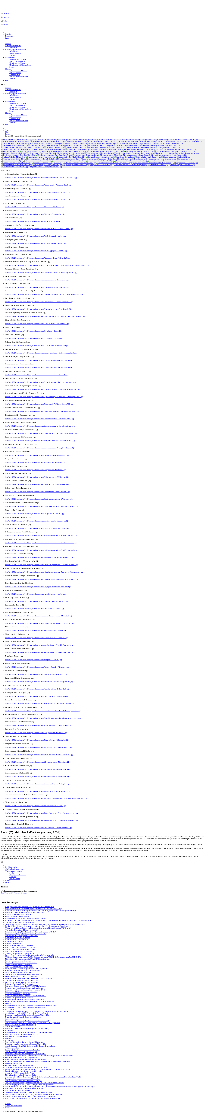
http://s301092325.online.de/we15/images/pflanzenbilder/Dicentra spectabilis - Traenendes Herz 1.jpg (39, 419)
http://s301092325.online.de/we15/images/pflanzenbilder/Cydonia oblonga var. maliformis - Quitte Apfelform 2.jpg (44, 397)
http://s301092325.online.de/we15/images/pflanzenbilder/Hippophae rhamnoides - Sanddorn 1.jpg (38, 587)
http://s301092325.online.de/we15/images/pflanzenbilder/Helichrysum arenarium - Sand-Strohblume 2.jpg (41, 543)
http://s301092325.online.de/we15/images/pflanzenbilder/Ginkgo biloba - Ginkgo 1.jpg (34, 514)
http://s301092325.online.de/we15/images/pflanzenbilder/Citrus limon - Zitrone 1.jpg (33, 331)
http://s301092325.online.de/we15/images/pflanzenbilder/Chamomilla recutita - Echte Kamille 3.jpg (38, 309)
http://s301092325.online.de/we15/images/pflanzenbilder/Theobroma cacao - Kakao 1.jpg (35, 806)
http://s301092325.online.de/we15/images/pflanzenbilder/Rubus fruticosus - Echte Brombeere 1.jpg (38, 725)
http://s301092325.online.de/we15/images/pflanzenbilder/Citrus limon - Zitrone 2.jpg (33, 338)
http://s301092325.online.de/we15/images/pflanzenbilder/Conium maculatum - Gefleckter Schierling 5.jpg (41, 353)
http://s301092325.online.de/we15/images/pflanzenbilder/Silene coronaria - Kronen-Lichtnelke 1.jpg (39, 755)
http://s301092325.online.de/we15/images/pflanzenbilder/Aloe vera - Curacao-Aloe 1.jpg (35, 214)
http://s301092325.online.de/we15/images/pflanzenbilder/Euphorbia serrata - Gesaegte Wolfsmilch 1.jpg (40, 448)
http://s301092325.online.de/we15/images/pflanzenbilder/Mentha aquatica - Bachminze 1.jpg (36, 638)
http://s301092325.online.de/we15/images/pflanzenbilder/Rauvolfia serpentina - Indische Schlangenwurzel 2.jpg (43, 718)
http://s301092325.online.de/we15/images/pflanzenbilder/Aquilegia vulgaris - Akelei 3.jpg (35, 243)
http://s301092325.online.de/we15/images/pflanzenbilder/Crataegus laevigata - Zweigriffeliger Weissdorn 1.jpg (42, 389)
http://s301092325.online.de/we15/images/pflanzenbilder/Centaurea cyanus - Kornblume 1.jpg (37, 280)
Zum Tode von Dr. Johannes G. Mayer (14, 893)
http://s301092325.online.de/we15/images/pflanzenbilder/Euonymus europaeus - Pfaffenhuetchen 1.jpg (40, 440)
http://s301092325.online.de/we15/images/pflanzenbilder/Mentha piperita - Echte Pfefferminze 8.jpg (39, 652)
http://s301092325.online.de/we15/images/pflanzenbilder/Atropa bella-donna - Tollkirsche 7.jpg (37, 258)
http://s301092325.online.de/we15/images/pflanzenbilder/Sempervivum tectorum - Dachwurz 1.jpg (38, 747)
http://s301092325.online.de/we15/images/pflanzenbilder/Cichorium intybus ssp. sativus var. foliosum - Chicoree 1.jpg (45, 316)
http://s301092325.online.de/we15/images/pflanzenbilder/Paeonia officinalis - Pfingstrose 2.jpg (37, 667)
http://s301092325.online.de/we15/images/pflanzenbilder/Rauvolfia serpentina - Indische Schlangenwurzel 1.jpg (43, 711)
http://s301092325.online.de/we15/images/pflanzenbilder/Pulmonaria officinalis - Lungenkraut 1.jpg (39, 682)
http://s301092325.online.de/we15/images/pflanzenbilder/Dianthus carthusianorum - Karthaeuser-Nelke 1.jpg (42, 411)
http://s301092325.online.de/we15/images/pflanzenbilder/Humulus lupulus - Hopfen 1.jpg (35, 594)
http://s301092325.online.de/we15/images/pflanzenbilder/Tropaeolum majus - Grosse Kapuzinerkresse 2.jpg (41, 820)
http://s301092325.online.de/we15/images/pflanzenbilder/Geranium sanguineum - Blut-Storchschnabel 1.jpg (41, 506)
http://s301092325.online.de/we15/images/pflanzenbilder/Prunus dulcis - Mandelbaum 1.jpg (36, 674)
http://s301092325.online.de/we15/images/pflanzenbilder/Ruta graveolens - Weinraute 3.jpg (36, 733)
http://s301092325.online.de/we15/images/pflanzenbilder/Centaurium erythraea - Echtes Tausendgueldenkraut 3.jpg (44, 294)
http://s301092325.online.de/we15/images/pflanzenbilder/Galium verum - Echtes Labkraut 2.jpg (37, 492)
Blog (6, 132)
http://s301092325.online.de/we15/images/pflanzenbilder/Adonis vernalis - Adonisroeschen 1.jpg (38, 185)
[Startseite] (103, 862)
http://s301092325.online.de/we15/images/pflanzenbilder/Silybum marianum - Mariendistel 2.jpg (37, 762)
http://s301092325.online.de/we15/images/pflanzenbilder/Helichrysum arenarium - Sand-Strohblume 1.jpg (41, 535)
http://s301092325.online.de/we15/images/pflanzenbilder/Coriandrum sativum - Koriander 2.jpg (37, 375)
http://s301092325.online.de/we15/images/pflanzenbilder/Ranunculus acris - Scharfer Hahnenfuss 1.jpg (40, 703)
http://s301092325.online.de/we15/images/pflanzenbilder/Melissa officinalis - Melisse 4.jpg (36, 630)
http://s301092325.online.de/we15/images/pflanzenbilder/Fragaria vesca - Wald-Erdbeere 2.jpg (37, 455)
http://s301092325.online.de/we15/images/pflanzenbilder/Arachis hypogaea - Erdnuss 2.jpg (36, 251)
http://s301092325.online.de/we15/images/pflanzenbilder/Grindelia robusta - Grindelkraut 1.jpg (37, 521)
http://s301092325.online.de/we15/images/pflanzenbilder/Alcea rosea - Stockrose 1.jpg (34, 207)
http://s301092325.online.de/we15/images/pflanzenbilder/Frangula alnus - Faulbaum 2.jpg (35, 470)
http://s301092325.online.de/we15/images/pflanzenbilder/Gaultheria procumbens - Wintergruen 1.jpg (39, 499)
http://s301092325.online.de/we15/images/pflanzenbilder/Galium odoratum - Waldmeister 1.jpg (37, 477)
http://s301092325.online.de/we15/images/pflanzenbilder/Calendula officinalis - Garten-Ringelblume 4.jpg (41, 272)
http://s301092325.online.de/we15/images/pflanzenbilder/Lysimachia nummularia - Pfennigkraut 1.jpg (39, 623)
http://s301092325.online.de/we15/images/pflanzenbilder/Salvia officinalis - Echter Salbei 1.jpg (37, 740)
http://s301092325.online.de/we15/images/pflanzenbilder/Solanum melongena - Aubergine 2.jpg (37, 784)
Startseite (8, 130)
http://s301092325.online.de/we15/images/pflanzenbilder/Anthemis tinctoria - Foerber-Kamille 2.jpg (39, 229)
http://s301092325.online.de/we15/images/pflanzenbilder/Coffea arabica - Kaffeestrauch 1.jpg (36, 346)
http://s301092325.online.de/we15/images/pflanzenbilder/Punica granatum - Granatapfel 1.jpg (36, 696)
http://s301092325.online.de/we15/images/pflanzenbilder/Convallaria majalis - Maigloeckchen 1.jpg (39, 360)
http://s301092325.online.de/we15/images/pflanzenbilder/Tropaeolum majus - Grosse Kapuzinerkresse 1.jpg (41, 813)
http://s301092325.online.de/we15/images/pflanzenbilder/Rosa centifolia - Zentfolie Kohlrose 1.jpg (38, 828)
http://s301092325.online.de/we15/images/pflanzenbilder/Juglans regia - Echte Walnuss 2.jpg (36, 601)
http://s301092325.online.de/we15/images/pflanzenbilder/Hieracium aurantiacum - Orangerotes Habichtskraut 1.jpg (44, 572)
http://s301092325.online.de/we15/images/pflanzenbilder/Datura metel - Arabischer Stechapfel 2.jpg (39, 404)
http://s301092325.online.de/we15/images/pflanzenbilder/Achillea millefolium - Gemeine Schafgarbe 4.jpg (41, 178)
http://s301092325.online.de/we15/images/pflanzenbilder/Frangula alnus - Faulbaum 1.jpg (35, 462)
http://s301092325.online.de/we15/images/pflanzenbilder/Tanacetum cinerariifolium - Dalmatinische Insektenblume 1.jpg (46, 798)
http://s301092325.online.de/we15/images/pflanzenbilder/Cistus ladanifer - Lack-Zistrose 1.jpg (37, 324)
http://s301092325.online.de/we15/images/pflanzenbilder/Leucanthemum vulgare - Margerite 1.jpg (38, 616)
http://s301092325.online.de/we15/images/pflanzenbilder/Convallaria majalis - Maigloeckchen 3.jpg (39, 367)
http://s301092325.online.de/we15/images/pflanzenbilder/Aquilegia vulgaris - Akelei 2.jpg (35, 236)
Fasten (7, 134)
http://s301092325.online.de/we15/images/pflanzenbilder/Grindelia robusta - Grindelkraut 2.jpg (37, 528)
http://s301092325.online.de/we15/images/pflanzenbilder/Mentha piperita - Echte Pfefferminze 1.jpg (39, 645)
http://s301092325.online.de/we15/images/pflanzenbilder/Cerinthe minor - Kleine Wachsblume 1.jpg (39, 302)
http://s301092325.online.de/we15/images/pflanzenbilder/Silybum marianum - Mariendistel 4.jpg (37, 769)
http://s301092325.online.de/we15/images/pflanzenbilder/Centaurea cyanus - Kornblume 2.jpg (37, 287)
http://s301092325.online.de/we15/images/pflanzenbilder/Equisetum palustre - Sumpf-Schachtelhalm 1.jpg (41, 433)
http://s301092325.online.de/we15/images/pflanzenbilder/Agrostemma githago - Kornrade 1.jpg (37, 192)
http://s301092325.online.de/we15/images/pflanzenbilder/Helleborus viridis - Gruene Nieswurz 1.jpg (39, 557)
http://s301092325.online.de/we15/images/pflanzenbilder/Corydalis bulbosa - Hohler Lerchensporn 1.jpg (40, 382)
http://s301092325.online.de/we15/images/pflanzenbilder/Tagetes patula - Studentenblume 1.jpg (37, 791)
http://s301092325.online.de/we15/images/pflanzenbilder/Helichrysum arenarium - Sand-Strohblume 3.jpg (41, 550)
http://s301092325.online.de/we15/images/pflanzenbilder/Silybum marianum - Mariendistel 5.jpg (37, 776)
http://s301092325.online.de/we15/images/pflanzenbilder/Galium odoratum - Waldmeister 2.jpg (37, 484)
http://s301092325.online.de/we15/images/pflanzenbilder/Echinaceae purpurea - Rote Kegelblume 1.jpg (40, 426)
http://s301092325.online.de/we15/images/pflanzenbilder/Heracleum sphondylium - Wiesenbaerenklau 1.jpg (41, 565)
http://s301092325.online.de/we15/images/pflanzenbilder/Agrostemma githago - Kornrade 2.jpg (37, 199)
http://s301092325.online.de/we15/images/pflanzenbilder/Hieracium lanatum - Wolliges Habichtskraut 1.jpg (41, 579)
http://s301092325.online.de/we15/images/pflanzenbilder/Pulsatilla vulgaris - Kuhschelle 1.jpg (37, 689)
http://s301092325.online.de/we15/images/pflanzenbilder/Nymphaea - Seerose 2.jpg (33, 660)
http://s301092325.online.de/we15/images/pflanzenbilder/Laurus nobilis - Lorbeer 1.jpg (34, 608)
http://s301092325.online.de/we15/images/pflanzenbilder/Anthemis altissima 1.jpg (33, 221)
